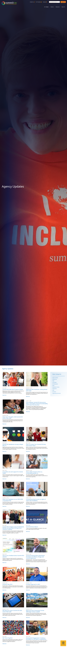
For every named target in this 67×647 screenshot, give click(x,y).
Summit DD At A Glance (32, 526)
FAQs (53, 380)
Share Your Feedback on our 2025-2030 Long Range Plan (13, 500)
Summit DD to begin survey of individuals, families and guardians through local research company (13, 528)
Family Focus (54, 379)
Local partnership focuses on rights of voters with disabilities (36, 500)
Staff (53, 390)
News (53, 385)
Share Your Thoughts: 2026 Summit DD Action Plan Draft (13, 417)
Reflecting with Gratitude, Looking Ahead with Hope (36, 390)
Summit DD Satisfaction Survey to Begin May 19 (13, 445)
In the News (54, 382)
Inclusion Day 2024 (7, 584)
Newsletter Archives (55, 387)
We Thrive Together (8, 638)
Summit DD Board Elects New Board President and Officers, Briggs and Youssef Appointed (35, 557)
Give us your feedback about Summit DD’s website (13, 556)
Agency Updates (55, 377)
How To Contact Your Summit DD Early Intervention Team (36, 445)
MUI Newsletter (55, 383)
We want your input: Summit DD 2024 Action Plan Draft (12, 611)
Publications (54, 388)
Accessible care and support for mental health (13, 472)
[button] (63, 643)
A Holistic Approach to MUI (33, 584)
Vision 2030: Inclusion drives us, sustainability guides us (34, 472)
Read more (4, 395)
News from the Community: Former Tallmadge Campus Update (35, 611)
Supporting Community (56, 393)
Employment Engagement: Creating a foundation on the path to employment (36, 638)
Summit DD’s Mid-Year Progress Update (13, 389)
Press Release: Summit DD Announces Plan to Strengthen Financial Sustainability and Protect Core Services (37, 404)
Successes (54, 391)
